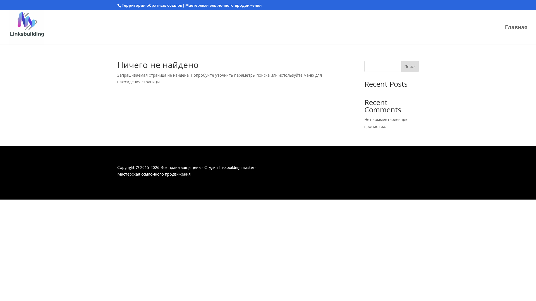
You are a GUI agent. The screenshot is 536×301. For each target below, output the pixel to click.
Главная (516, 27)
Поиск (410, 66)
